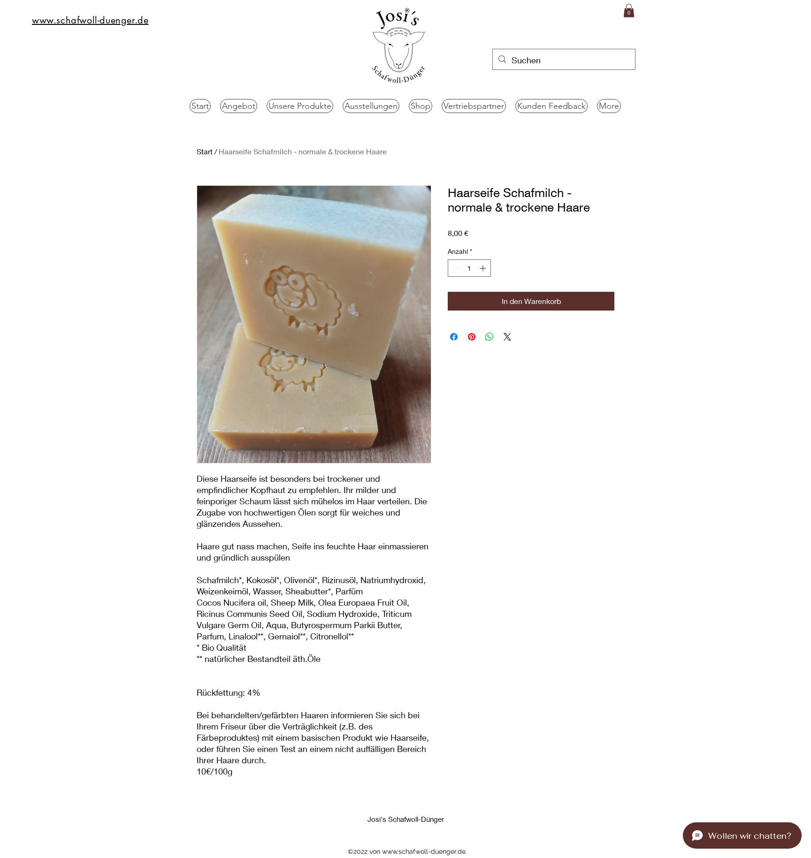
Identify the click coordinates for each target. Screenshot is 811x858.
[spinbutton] (469, 268)
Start (205, 151)
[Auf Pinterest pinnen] (471, 336)
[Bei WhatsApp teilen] (489, 336)
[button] (629, 10)
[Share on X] (507, 336)
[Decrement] (455, 268)
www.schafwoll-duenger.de (424, 851)
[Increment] (484, 268)
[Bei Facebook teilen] (453, 336)
